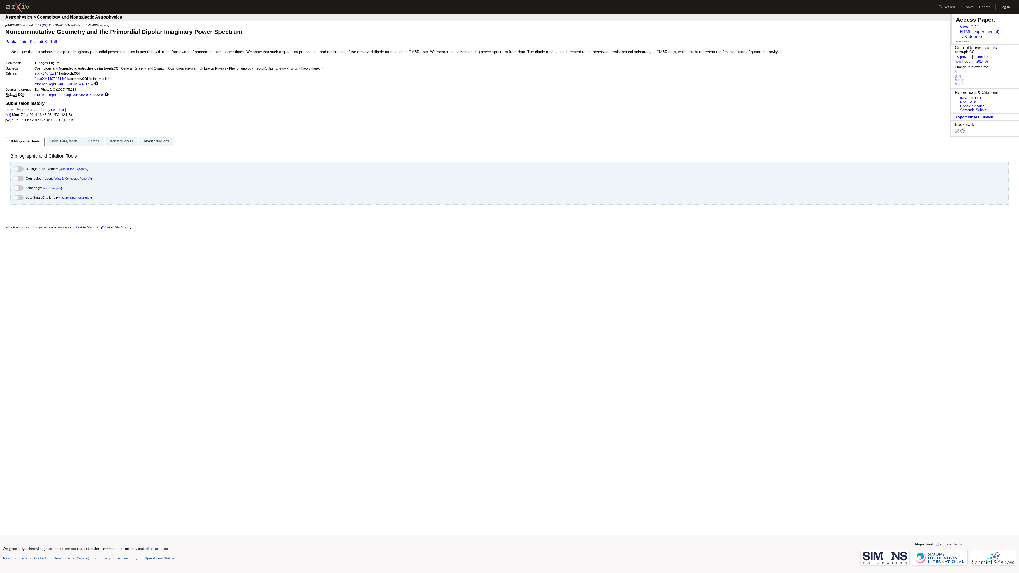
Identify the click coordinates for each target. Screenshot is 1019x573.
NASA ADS (968, 102)
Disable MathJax (87, 227)
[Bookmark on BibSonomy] (957, 132)
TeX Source (971, 36)
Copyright (84, 558)
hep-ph (960, 80)
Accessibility (127, 558)
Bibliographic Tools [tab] (25, 141)
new (958, 61)
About (7, 558)
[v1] (8, 115)
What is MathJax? (116, 227)
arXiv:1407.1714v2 (53, 78)
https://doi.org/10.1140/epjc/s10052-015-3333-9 (68, 95)
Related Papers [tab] (121, 141)
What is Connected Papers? (73, 178)
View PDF (969, 27)
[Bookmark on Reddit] (962, 132)
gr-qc (958, 76)
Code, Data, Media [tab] (64, 141)
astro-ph (961, 72)
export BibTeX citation (974, 117)
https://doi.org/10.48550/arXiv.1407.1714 (63, 84)
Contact (40, 558)
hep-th (959, 84)
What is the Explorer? (73, 169)
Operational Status (159, 558)
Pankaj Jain (16, 42)
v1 (44, 25)
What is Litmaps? (50, 188)
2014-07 (982, 61)
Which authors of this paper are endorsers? (38, 227)
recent (968, 61)
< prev (962, 57)
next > (983, 57)
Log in (1005, 7)
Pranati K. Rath (44, 42)
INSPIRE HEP (971, 98)
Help (23, 558)
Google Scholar (972, 106)
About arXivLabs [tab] (156, 141)
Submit (967, 7)
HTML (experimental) (979, 31)
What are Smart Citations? (74, 197)
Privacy (104, 558)
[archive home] (17, 7)
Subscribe (62, 558)
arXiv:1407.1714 (46, 73)
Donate (985, 7)
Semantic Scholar (973, 110)
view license (962, 41)
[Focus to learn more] (95, 83)
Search (949, 7)
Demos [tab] (93, 141)
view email (57, 110)
